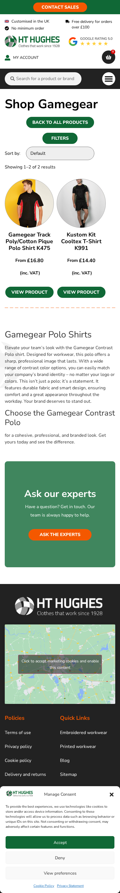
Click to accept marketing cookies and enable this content (60, 664)
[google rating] (91, 41)
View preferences (60, 873)
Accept (60, 842)
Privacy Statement (70, 886)
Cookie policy (18, 760)
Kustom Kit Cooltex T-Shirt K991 (81, 241)
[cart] (108, 57)
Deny (60, 858)
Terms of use (18, 733)
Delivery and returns (25, 774)
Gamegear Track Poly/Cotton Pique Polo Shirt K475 (29, 241)
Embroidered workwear (83, 733)
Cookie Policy (43, 886)
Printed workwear (78, 747)
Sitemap (68, 774)
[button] (111, 794)
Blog (64, 760)
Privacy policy (18, 747)
